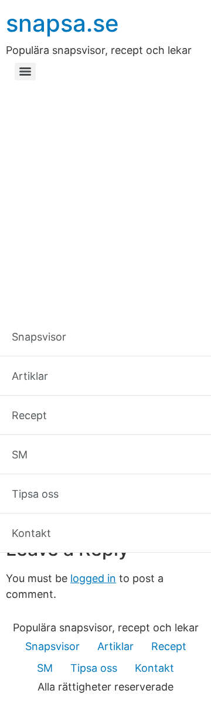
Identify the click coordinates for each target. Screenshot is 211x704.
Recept (168, 646)
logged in (93, 578)
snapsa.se (62, 23)
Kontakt (154, 668)
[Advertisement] (105, 196)
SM (45, 668)
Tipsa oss (93, 668)
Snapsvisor (52, 646)
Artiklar (115, 646)
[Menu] (25, 71)
